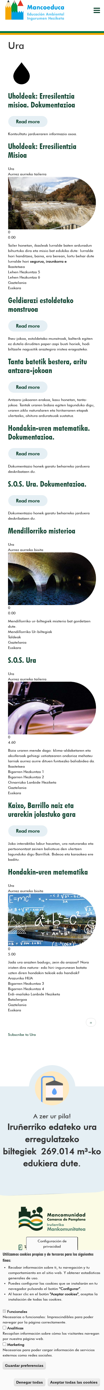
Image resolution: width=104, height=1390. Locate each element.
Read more (32, 121)
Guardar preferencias (24, 1365)
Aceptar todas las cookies (74, 1382)
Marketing (15, 1344)
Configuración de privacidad (52, 1243)
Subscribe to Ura (22, 1034)
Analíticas (15, 1328)
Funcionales (17, 1311)
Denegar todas (29, 1382)
